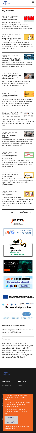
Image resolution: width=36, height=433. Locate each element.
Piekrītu (11, 418)
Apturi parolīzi (7, 176)
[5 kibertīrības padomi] (29, 19)
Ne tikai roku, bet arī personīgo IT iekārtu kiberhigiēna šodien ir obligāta (11, 77)
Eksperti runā (6, 73)
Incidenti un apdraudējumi (10, 55)
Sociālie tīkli (18, 357)
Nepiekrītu (11, 422)
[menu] (32, 2)
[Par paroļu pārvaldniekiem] (29, 114)
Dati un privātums (8, 34)
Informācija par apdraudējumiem (13, 330)
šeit (13, 428)
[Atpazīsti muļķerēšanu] (29, 155)
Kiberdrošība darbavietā (10, 355)
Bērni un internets (20, 346)
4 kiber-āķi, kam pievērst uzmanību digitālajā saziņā (11, 39)
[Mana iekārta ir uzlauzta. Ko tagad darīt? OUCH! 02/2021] (29, 57)
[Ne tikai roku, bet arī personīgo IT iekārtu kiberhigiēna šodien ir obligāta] (29, 76)
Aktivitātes (5, 343)
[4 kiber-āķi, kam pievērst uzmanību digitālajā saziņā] (29, 37)
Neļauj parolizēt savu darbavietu (9, 136)
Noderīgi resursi (27, 355)
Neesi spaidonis (7, 195)
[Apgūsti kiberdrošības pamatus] (29, 94)
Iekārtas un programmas (10, 16)
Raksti (11, 17)
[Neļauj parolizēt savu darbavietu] (29, 134)
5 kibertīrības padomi (9, 19)
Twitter (20, 385)
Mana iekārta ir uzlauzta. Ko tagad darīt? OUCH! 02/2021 (11, 59)
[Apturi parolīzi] (29, 175)
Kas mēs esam (6, 385)
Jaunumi (17, 34)
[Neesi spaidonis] (29, 194)
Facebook (21, 390)
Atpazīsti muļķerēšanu (10, 155)
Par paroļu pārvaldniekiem (11, 117)
